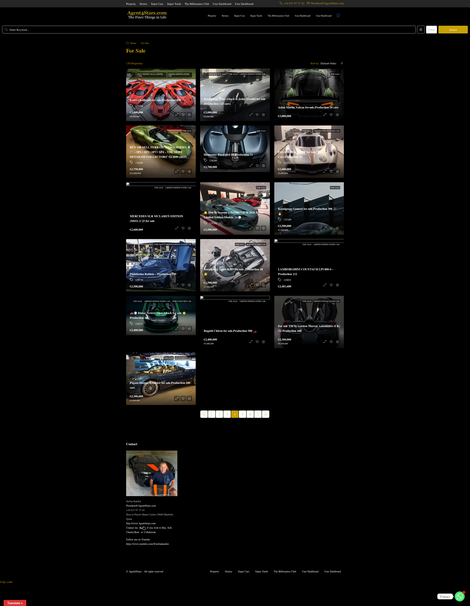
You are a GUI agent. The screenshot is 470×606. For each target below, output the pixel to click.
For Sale (129, 75)
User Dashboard (222, 4)
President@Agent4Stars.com (141, 505)
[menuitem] (338, 15)
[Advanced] (421, 29)
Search (453, 29)
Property (131, 4)
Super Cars (157, 4)
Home (133, 43)
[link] (309, 95)
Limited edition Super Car (178, 75)
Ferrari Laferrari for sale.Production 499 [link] (155, 100)
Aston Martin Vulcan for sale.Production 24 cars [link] (308, 107)
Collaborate (150, 532)
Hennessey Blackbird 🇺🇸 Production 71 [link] (228, 154)
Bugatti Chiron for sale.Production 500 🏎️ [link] (230, 331)
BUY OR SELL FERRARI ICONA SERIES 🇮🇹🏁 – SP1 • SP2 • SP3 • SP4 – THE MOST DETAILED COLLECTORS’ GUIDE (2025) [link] (160, 152)
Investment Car (183, 358)
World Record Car (256, 244)
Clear (432, 29)
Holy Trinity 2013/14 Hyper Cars (150, 75)
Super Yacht (174, 4)
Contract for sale (216, 74)
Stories (143, 4)
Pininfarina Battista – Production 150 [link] (153, 274)
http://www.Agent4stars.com (141, 523)
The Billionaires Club (197, 4)
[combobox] (331, 63)
